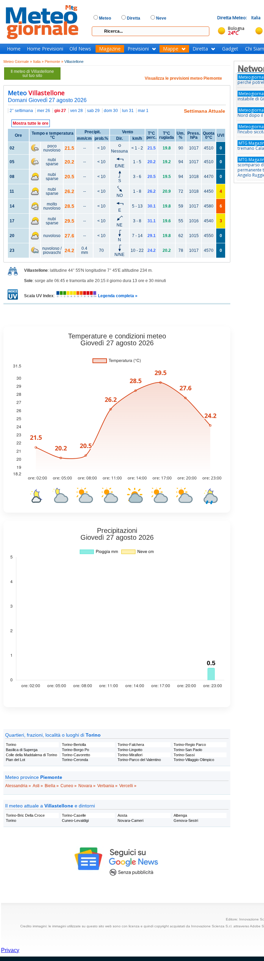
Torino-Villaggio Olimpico (194, 760)
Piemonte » (54, 61)
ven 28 (76, 110)
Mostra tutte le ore (30, 123)
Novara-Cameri (130, 820)
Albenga (180, 815)
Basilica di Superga (21, 750)
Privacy (10, 950)
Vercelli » (127, 785)
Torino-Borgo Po (75, 750)
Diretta (200, 48)
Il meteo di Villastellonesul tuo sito (32, 73)
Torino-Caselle (74, 815)
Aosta (122, 815)
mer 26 (43, 110)
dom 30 (111, 110)
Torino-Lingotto (130, 750)
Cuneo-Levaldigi (75, 820)
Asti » (38, 785)
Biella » (52, 785)
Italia (256, 18)
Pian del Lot (15, 760)
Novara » (87, 785)
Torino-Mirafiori (130, 755)
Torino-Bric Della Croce (25, 815)
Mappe (170, 48)
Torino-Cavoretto (76, 755)
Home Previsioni (45, 48)
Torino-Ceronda (75, 760)
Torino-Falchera (131, 744)
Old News (80, 48)
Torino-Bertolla (74, 744)
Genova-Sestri (186, 820)
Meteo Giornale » (17, 61)
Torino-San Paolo (188, 750)
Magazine (110, 48)
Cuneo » (68, 785)
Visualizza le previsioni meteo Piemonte (183, 78)
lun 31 (128, 110)
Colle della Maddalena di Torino (31, 755)
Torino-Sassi (184, 755)
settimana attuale (204, 111)
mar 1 (143, 110)
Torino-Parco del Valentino (139, 760)
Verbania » (107, 785)
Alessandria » (18, 785)
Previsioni (138, 48)
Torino (11, 744)
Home (14, 48)
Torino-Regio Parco (190, 744)
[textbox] (150, 31)
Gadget (230, 48)
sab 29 (93, 110)
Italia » (38, 61)
